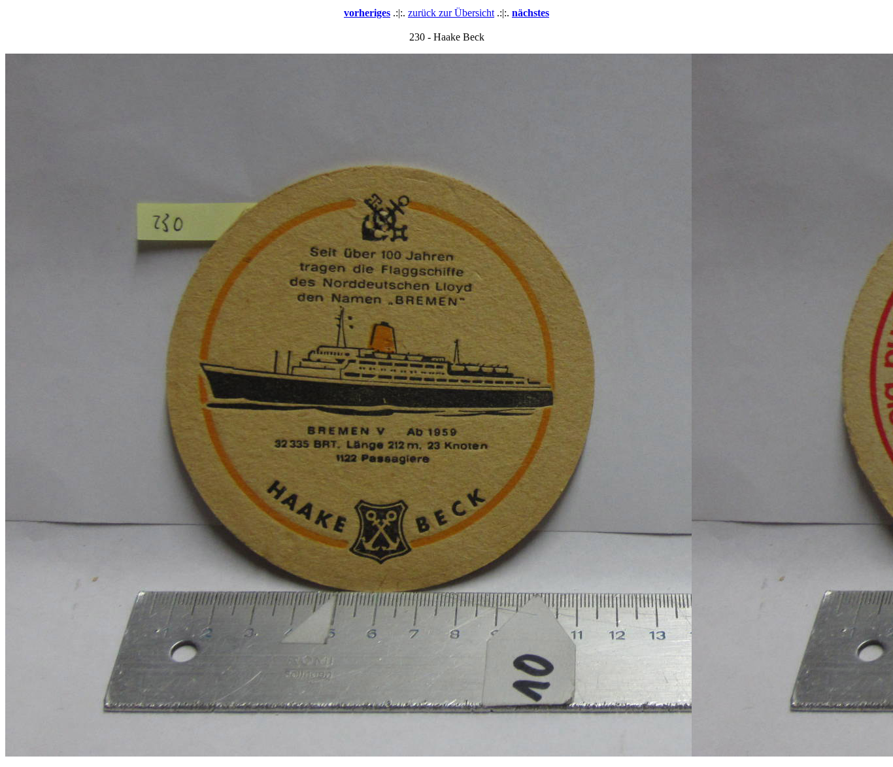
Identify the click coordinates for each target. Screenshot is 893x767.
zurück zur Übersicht (451, 12)
